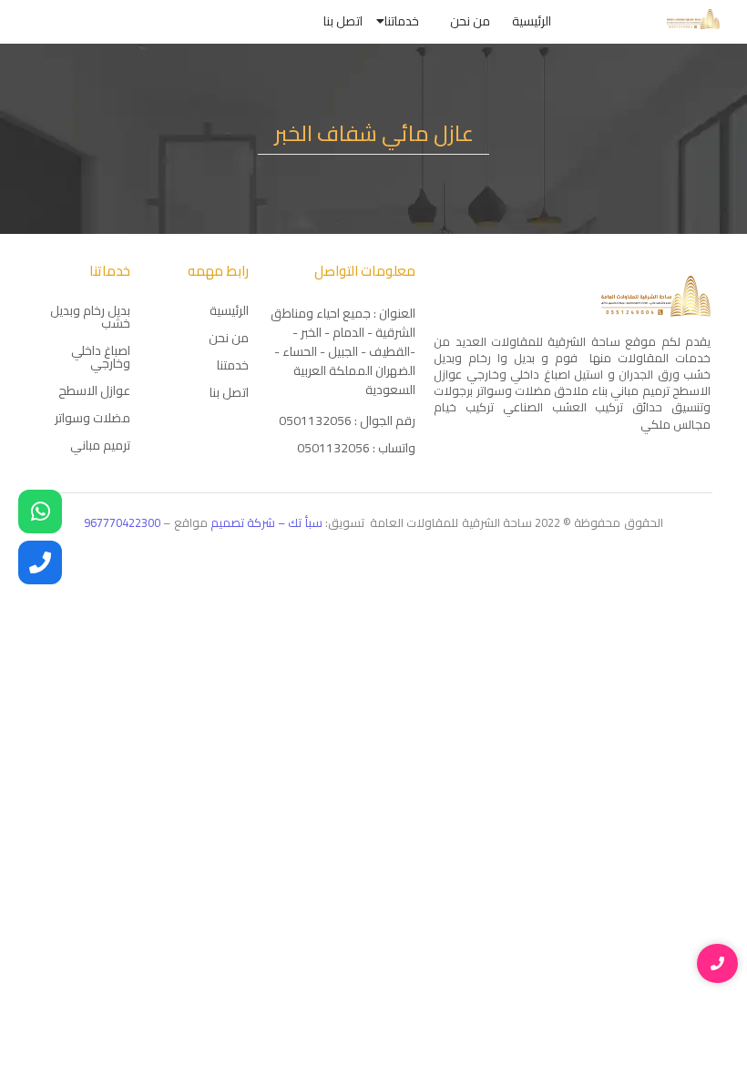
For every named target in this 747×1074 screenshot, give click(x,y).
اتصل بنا (343, 21)
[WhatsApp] (40, 511)
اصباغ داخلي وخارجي (100, 357)
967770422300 (122, 522)
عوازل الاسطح (94, 390)
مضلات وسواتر (92, 418)
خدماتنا (401, 21)
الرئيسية (531, 21)
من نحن (470, 21)
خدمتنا (233, 365)
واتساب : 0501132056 (356, 448)
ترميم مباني (100, 445)
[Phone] (40, 562)
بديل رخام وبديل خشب (90, 317)
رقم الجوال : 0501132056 (347, 420)
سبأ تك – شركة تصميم (267, 522)
